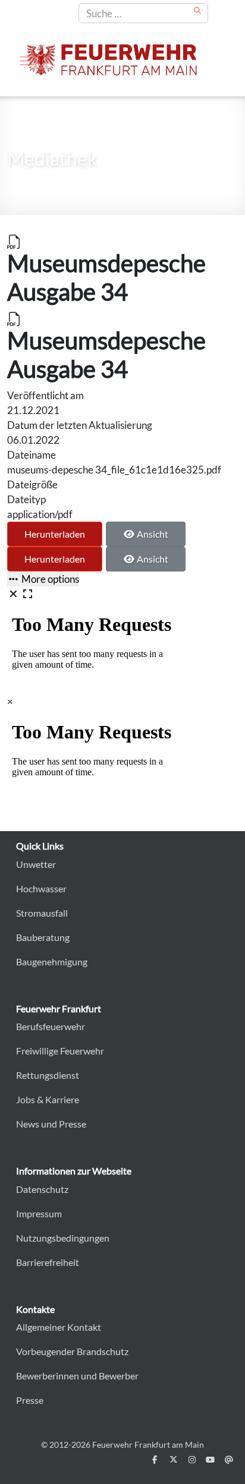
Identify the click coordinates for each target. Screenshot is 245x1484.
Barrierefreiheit (47, 1262)
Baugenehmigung (51, 961)
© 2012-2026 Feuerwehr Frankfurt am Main (122, 1445)
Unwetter (36, 864)
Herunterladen (54, 533)
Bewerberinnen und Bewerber (77, 1375)
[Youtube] (210, 1459)
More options (49, 579)
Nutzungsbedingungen (62, 1237)
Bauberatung (43, 937)
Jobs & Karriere (47, 1099)
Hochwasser (41, 888)
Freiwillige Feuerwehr (60, 1050)
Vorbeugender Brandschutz (72, 1351)
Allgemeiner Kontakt (58, 1327)
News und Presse (51, 1123)
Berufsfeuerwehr (50, 1026)
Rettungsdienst (47, 1075)
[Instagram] (192, 1459)
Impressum (39, 1213)
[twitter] (173, 1459)
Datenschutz (42, 1189)
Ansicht (151, 533)
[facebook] (155, 1459)
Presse (29, 1400)
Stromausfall (42, 912)
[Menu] (28, 60)
